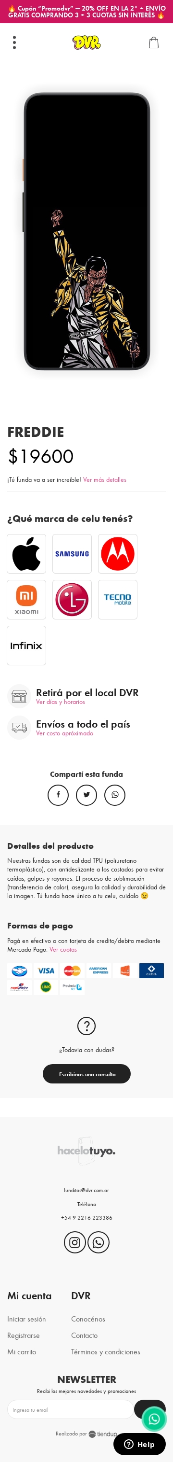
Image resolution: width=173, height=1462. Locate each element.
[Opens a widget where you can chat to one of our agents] (139, 1445)
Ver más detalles (104, 479)
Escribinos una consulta (87, 1074)
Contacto (84, 1335)
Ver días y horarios (60, 701)
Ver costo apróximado (64, 733)
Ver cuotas (63, 949)
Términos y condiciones (105, 1351)
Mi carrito (21, 1351)
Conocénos (88, 1318)
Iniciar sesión (26, 1318)
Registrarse (23, 1335)
